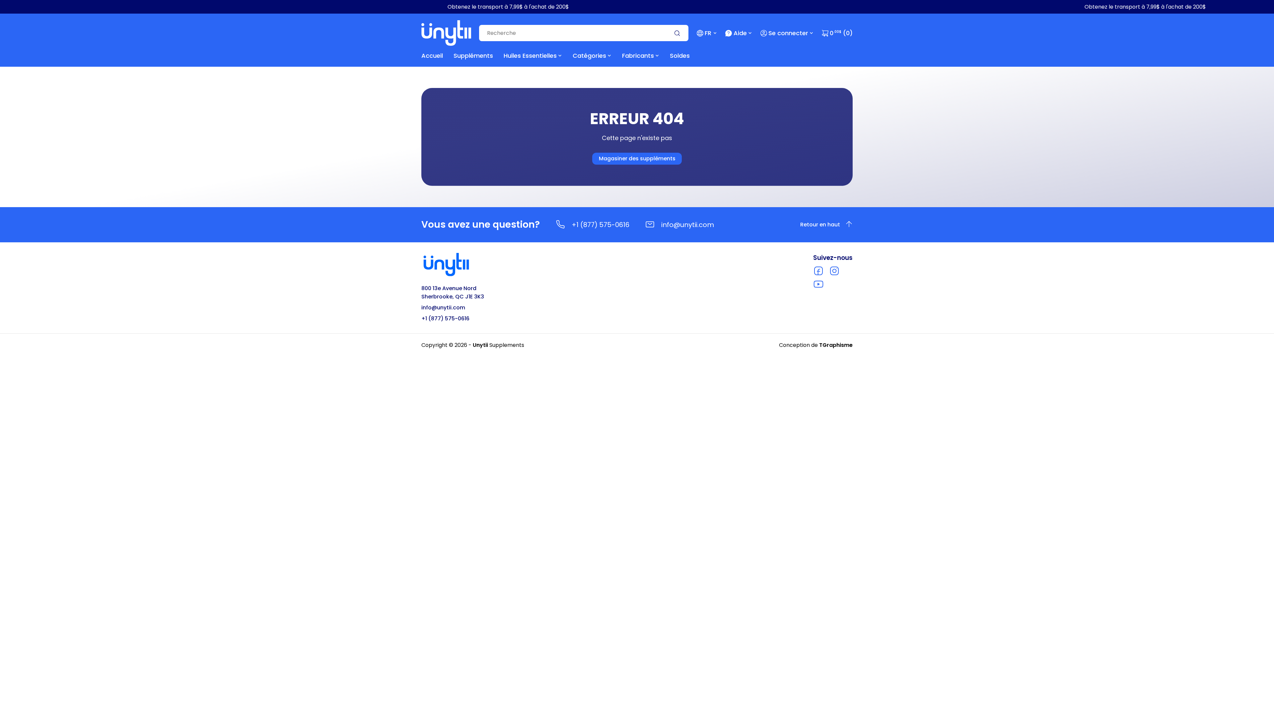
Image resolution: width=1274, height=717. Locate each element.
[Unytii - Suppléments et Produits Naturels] (446, 33)
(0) (841, 33)
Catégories (589, 55)
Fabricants (638, 55)
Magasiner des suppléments (637, 158)
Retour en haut (820, 224)
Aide (740, 33)
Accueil (432, 55)
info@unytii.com (687, 224)
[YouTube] (818, 284)
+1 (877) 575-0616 (600, 224)
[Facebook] (818, 271)
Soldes (680, 55)
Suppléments (473, 55)
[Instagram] (834, 271)
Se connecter (788, 33)
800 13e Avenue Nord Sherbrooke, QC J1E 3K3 (452, 292)
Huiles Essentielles (530, 55)
